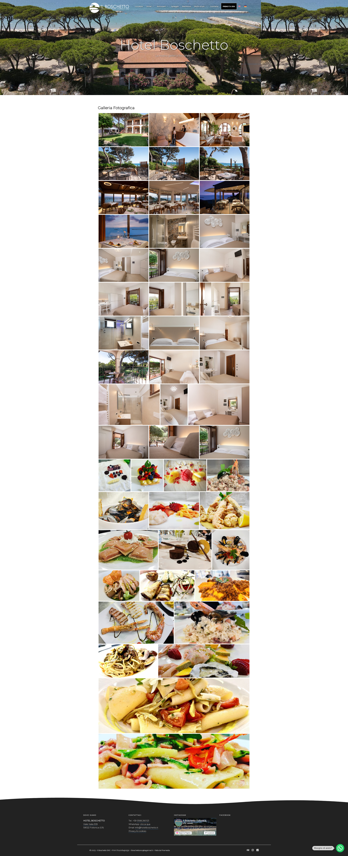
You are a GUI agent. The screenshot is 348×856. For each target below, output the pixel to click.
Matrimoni (186, 6)
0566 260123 (143, 820)
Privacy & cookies (137, 831)
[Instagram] (253, 850)
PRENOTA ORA (229, 6)
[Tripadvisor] (248, 850)
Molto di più (199, 6)
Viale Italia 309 (90, 824)
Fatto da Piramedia (162, 850)
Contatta (214, 6)
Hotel (149, 6)
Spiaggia (175, 6)
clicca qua (145, 824)
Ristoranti (161, 6)
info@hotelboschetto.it (146, 827)
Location (139, 6)
